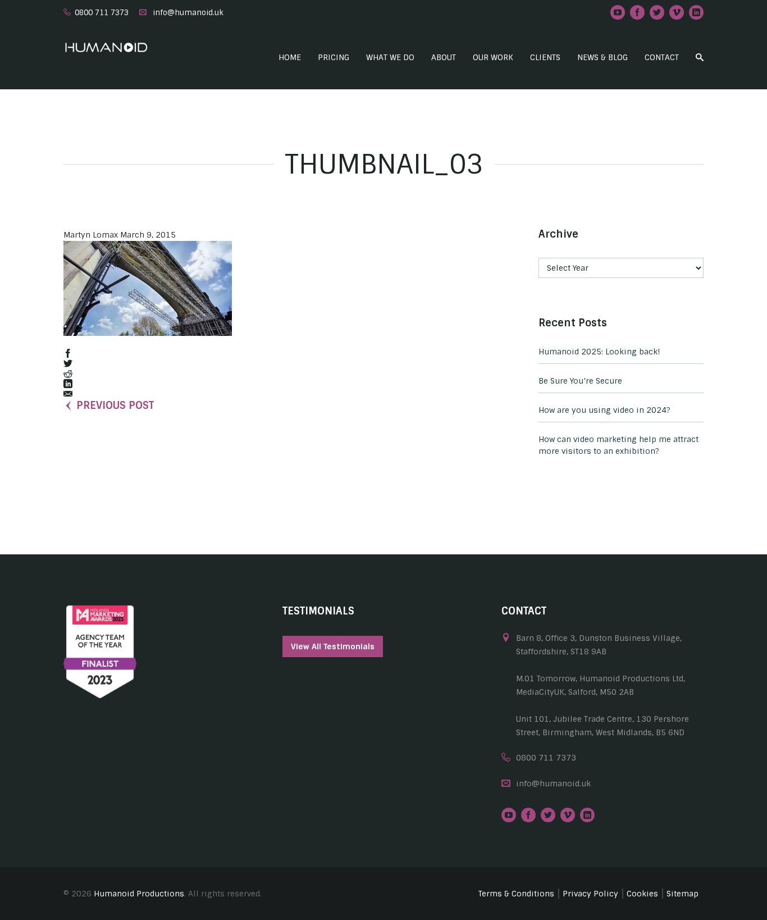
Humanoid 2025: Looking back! (599, 352)
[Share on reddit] (67, 374)
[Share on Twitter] (67, 364)
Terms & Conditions (516, 894)
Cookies (642, 894)
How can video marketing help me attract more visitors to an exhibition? (618, 445)
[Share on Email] (67, 394)
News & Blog (602, 57)
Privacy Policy (590, 894)
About (443, 57)
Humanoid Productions (139, 894)
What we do (390, 57)
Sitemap (682, 894)
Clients (545, 57)
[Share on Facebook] (67, 354)
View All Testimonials (333, 646)
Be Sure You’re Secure (580, 381)
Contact (662, 57)
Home (290, 57)
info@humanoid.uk (188, 12)
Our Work (493, 57)
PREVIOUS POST (115, 405)
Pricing (333, 57)
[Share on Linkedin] (67, 384)
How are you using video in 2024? (604, 410)
